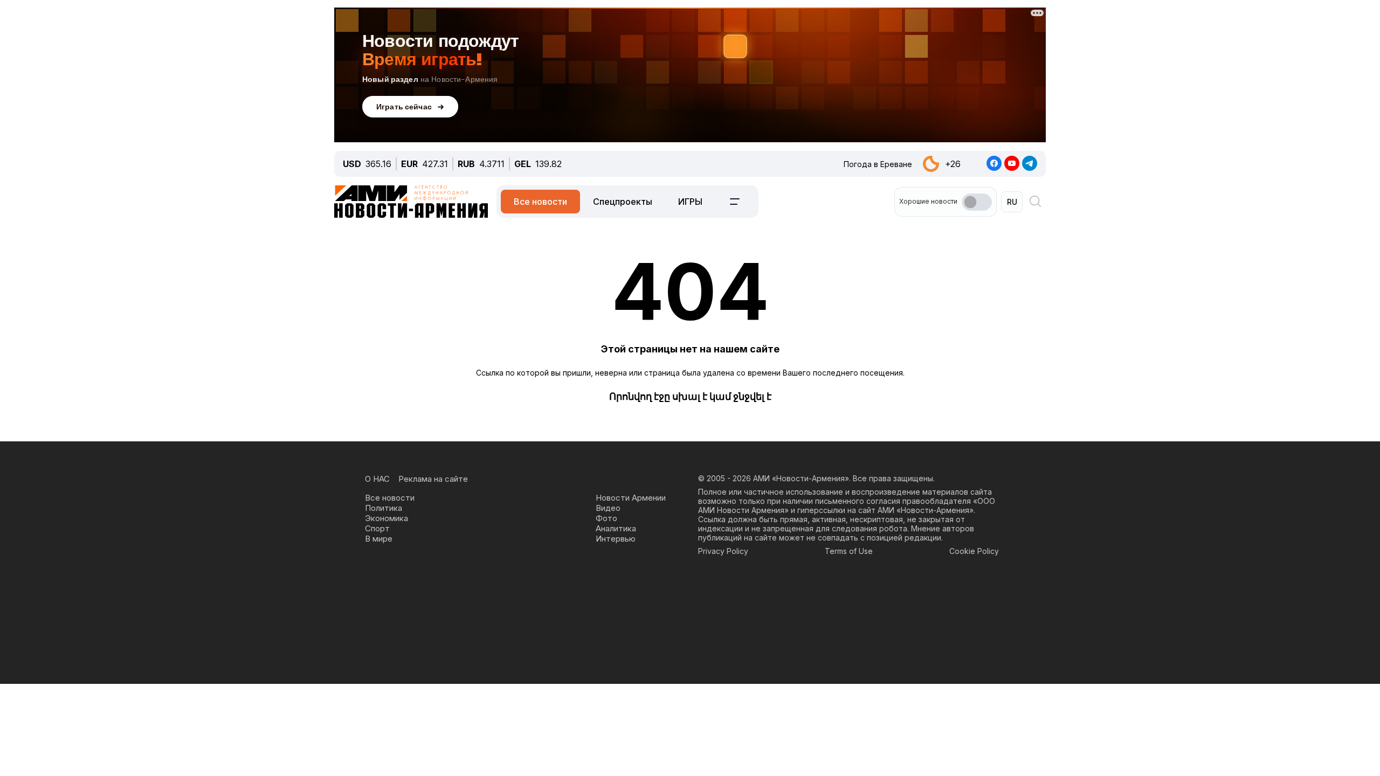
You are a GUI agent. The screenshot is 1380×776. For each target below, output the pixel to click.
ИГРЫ (690, 201)
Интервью (616, 539)
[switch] (977, 202)
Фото (606, 518)
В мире (378, 539)
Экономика (386, 518)
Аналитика (616, 528)
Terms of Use (849, 551)
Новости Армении (631, 498)
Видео (608, 508)
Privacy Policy (723, 551)
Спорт (377, 528)
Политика (383, 508)
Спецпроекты (622, 201)
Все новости (540, 201)
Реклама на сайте (433, 479)
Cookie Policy (974, 551)
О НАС (377, 479)
